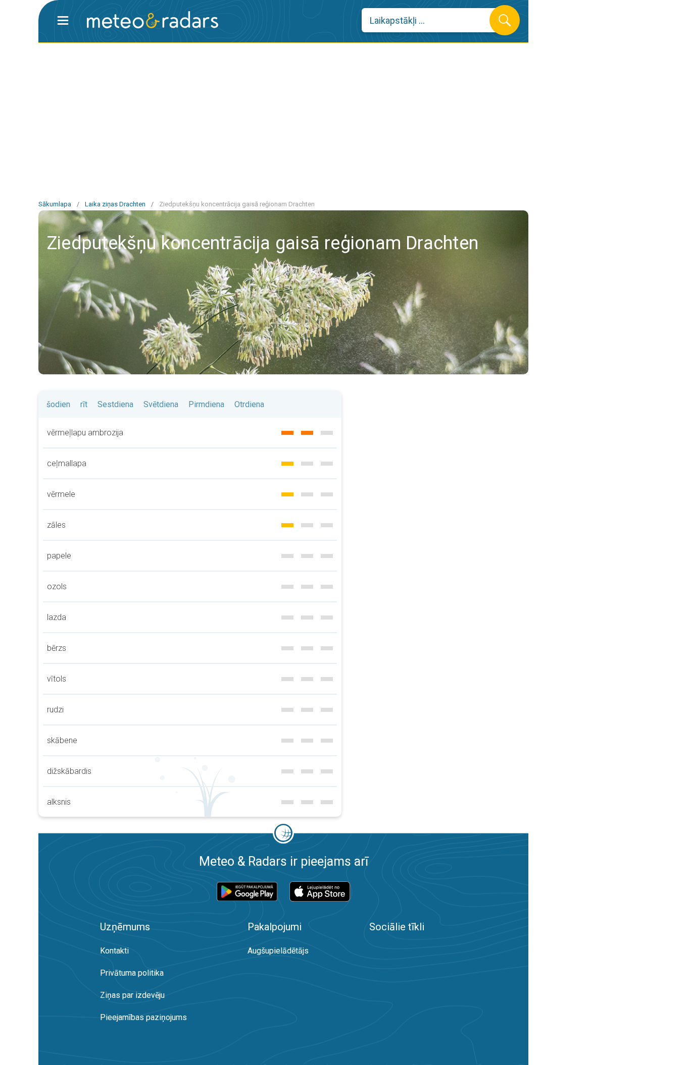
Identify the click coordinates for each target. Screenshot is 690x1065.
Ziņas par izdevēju (132, 995)
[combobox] (433, 20)
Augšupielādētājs (278, 951)
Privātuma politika (132, 973)
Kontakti (114, 951)
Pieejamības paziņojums (143, 1017)
